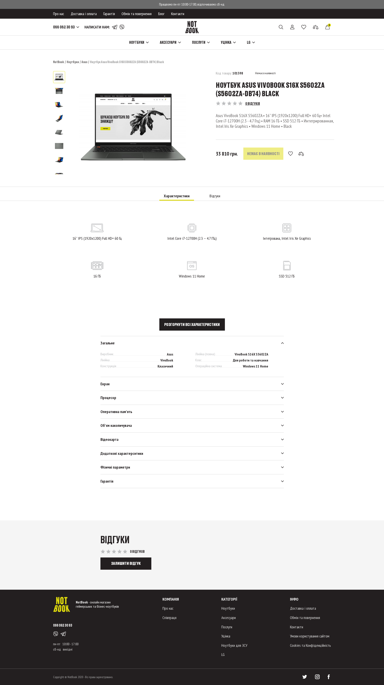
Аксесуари (228, 617)
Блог (161, 13)
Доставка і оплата (84, 13)
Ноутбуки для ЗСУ (234, 645)
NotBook (58, 62)
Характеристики (177, 196)
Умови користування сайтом (309, 636)
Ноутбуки (73, 62)
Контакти (177, 13)
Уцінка (225, 636)
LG (223, 654)
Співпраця (169, 617)
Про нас (58, 13)
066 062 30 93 (64, 27)
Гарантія (109, 13)
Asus (84, 62)
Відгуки (215, 196)
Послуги (226, 626)
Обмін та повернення (137, 13)
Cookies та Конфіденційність (310, 645)
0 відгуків (252, 103)
